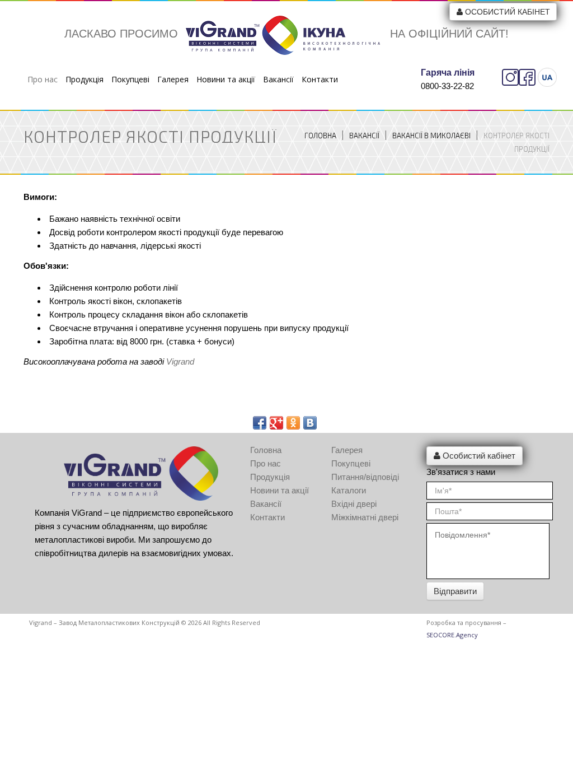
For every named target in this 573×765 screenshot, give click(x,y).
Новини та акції (225, 79)
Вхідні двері (354, 504)
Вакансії (278, 79)
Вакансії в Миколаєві (431, 135)
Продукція (84, 79)
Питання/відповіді (365, 477)
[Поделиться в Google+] (276, 423)
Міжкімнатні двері (364, 517)
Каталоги (348, 490)
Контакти (320, 79)
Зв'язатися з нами (460, 472)
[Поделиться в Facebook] (259, 423)
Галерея (173, 79)
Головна (320, 135)
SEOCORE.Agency (452, 635)
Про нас (42, 79)
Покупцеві (130, 79)
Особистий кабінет (507, 11)
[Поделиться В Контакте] (310, 423)
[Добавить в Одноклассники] (293, 423)
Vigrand (180, 361)
